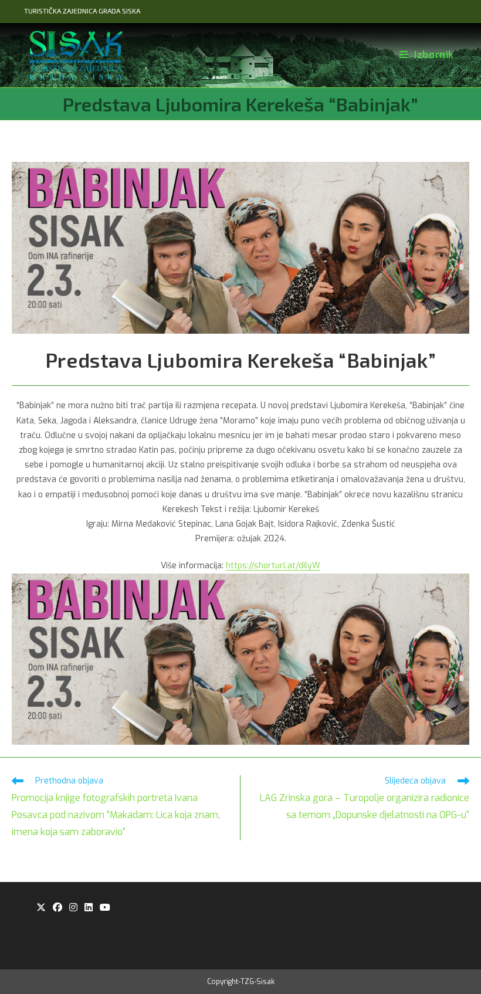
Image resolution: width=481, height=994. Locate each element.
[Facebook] (57, 908)
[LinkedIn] (88, 908)
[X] (41, 908)
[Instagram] (73, 908)
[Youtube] (105, 908)
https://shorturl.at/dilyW (273, 565)
